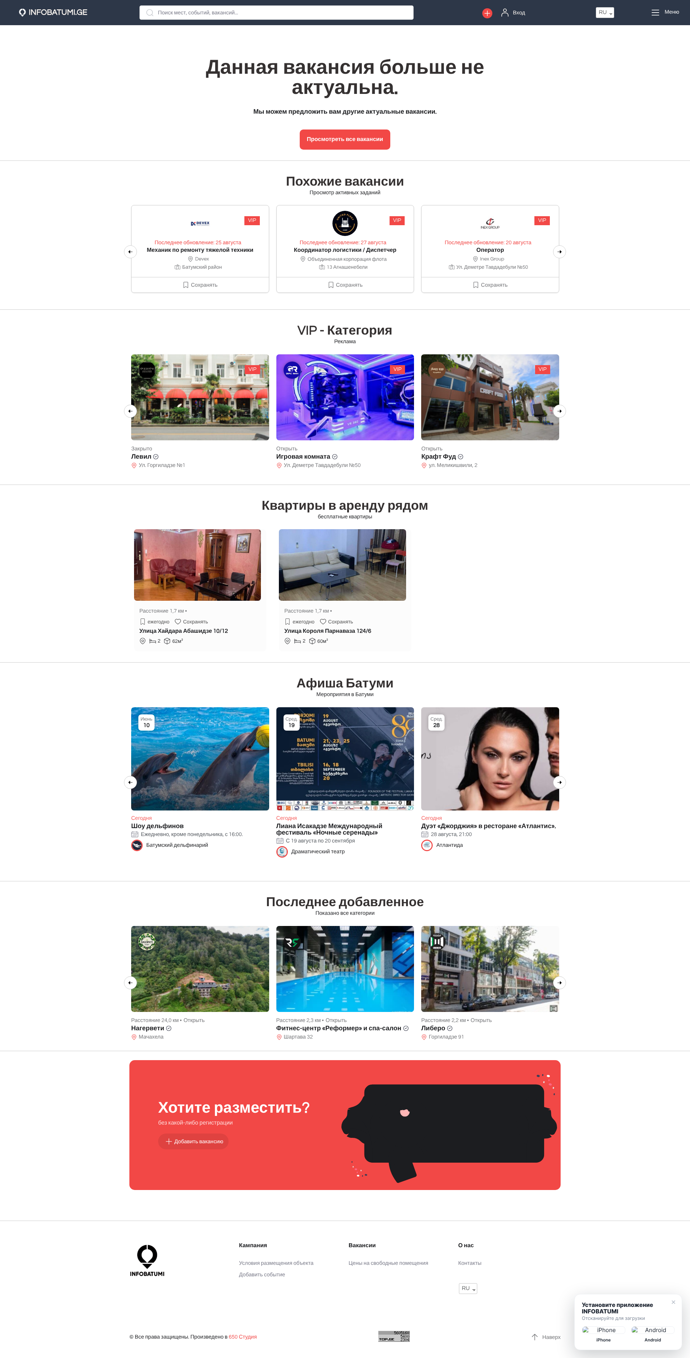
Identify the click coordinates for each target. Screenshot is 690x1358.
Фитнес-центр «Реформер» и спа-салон (338, 1028)
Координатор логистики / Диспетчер (345, 250)
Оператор (490, 250)
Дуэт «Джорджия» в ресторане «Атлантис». (488, 826)
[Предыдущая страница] (130, 251)
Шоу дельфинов (157, 826)
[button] (487, 13)
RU (603, 12)
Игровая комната (158, 456)
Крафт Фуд (293, 456)
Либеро (433, 1028)
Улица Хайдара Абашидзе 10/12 (183, 631)
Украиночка (439, 456)
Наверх (551, 1337)
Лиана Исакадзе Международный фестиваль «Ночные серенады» (329, 829)
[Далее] (559, 251)
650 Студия (243, 1337)
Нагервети (147, 1028)
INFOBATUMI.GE (58, 12)
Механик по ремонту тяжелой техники (200, 250)
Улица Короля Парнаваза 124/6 (327, 631)
